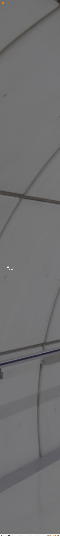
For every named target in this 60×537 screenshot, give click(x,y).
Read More (57, 535)
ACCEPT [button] (54, 535)
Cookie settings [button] (49, 535)
